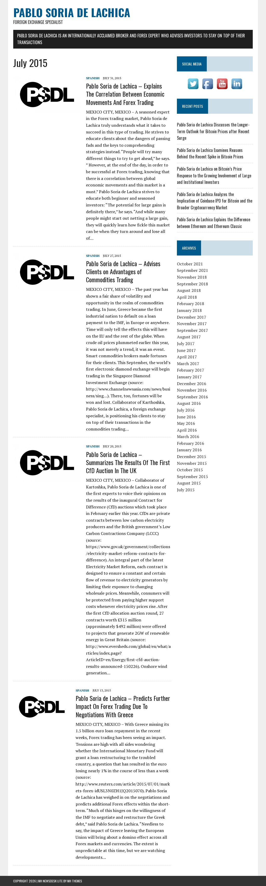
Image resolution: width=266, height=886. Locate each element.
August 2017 (189, 337)
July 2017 (186, 343)
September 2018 (192, 284)
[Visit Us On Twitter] (193, 87)
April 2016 (187, 430)
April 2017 (187, 357)
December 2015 (191, 456)
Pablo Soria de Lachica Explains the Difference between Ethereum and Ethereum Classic (213, 222)
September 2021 (192, 270)
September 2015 (192, 476)
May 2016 (186, 423)
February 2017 (190, 370)
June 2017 (186, 350)
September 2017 (192, 330)
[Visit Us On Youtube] (222, 87)
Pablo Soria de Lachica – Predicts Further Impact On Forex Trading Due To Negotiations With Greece (123, 706)
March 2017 (188, 363)
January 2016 (189, 450)
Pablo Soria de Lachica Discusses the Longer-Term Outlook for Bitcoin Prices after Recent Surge (213, 131)
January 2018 (189, 310)
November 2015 (192, 463)
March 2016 (188, 436)
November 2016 (192, 390)
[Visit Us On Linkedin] (236, 87)
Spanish (92, 78)
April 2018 (187, 297)
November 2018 (192, 277)
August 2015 (189, 483)
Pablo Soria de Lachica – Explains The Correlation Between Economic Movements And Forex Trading (125, 93)
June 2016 (186, 417)
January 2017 (189, 377)
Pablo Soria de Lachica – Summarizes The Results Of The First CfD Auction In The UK (128, 462)
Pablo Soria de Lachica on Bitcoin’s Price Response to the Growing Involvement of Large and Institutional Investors (214, 175)
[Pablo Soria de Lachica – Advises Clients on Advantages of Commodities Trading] (47, 287)
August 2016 (189, 403)
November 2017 (192, 323)
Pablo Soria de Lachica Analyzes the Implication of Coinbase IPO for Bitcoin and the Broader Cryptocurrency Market (214, 201)
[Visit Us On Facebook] (207, 87)
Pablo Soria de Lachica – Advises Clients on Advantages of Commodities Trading (123, 271)
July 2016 (186, 410)
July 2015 (186, 490)
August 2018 (189, 290)
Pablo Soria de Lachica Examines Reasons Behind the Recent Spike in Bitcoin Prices (210, 153)
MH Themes (74, 881)
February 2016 (190, 443)
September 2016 (192, 397)
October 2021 (190, 264)
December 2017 (191, 317)
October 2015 (190, 470)
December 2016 (191, 383)
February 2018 (190, 303)
